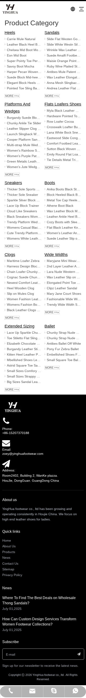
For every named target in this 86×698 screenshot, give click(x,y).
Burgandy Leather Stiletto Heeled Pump (24, 349)
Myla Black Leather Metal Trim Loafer (64, 110)
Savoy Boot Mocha (20, 66)
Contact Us (10, 563)
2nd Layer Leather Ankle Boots (64, 266)
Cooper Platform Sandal (24, 139)
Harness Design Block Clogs (24, 266)
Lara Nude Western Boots (64, 272)
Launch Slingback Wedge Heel (24, 134)
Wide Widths (56, 254)
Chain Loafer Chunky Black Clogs (24, 272)
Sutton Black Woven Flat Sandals (64, 149)
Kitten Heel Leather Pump (24, 354)
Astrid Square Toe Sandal (24, 365)
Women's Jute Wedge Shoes (24, 167)
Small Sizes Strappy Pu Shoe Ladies (24, 376)
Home (6, 540)
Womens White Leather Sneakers (24, 238)
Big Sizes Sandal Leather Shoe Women (24, 382)
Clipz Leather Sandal (62, 288)
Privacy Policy (12, 575)
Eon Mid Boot (16, 55)
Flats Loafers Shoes (62, 104)
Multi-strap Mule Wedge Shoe (24, 145)
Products (8, 552)
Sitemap (8, 569)
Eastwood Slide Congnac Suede (64, 138)
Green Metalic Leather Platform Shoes (24, 161)
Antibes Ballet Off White (64, 343)
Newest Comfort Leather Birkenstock (24, 282)
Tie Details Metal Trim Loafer (64, 160)
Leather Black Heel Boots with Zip (24, 44)
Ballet (49, 326)
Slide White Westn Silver (64, 44)
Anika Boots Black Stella (64, 189)
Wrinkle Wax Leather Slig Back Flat (64, 50)
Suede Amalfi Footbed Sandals (64, 55)
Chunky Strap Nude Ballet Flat (64, 338)
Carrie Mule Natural (21, 39)
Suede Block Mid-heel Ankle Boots (24, 77)
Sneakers (13, 183)
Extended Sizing (19, 326)
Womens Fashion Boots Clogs (24, 304)
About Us (9, 546)
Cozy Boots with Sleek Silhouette (64, 222)
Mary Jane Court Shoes (64, 293)
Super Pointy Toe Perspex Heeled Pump (24, 61)
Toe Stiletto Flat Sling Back (24, 338)
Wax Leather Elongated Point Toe (64, 77)
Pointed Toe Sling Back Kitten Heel (24, 88)
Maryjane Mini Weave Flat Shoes (64, 261)
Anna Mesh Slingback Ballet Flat (64, 83)
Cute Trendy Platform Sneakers (24, 233)
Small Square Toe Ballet (64, 360)
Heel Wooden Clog (20, 288)
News (6, 557)
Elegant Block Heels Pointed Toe (24, 83)
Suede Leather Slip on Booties (64, 238)
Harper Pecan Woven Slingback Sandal (24, 72)
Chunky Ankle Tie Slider (24, 123)
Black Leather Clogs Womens (24, 310)
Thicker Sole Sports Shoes (24, 189)
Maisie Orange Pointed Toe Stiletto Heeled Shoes (64, 61)
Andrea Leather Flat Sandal (64, 88)
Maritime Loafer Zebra (23, 261)
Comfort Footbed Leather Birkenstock (64, 143)
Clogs (10, 254)
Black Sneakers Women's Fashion (24, 216)
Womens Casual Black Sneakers (24, 227)
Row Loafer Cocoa (60, 121)
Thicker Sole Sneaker (22, 194)
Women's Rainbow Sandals (24, 150)
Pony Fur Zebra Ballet (63, 349)
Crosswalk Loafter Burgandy (64, 127)
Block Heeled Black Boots (64, 194)
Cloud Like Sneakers (22, 211)
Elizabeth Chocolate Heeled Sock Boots (24, 343)
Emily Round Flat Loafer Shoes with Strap (64, 154)
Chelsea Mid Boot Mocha (24, 50)
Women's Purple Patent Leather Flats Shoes (24, 156)
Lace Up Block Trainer (23, 205)
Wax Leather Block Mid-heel (64, 211)
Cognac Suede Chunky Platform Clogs (24, 277)
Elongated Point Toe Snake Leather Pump (64, 282)
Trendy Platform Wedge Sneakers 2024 (24, 222)
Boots (49, 183)
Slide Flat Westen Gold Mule (64, 39)
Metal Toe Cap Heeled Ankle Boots (64, 200)
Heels (10, 32)
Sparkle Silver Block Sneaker (24, 200)
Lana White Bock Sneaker (64, 132)
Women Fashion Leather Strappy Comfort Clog (24, 299)
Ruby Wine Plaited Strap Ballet (64, 66)
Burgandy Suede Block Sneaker (24, 117)
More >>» (12, 96)
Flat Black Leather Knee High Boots (64, 227)
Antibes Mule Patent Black (64, 72)
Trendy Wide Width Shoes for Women (64, 304)
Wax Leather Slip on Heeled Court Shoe (64, 277)
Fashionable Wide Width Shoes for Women (64, 299)
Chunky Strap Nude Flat (64, 332)
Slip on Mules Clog (20, 293)
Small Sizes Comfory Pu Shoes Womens (24, 371)
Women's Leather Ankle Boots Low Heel (64, 233)
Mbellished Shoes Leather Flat (24, 360)
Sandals (51, 32)
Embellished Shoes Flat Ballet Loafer (64, 354)
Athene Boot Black (60, 205)
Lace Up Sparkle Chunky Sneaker (24, 332)
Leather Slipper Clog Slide (24, 128)
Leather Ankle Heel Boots (64, 216)
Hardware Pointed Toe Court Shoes (64, 116)
